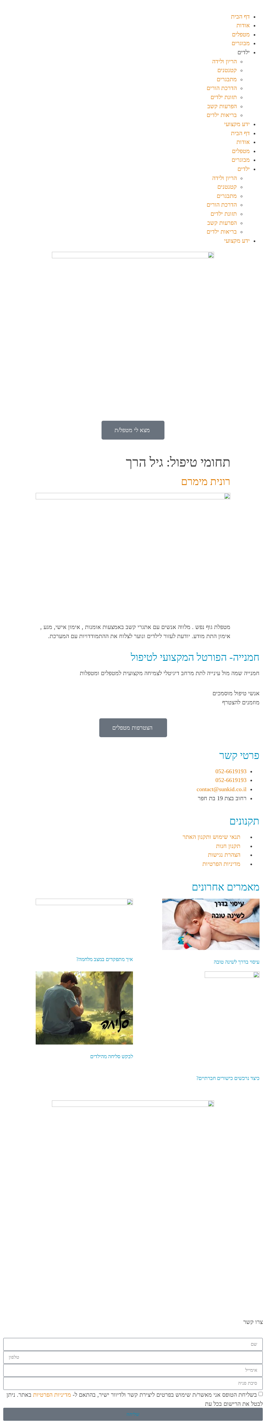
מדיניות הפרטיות (52, 1395)
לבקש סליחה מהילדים (111, 1056)
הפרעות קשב (222, 106)
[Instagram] (198, 1284)
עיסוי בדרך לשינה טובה (237, 962)
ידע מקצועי (237, 124)
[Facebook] (216, 1284)
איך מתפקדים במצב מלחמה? (104, 959)
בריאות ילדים (222, 115)
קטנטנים (227, 70)
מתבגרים (227, 79)
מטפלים (241, 34)
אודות (243, 25)
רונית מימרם (205, 481)
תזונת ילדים (224, 97)
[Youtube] (233, 1284)
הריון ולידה (224, 61)
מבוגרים (241, 43)
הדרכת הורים (222, 88)
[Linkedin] (251, 1284)
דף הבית (240, 16)
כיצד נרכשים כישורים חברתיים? (228, 1078)
